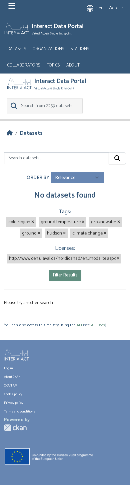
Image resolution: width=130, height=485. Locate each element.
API (79, 325)
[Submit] (117, 158)
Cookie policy (13, 394)
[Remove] (32, 222)
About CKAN (12, 377)
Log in (8, 368)
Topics (53, 65)
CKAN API (11, 385)
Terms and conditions (19, 411)
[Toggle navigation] (12, 6)
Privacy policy (13, 402)
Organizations (48, 49)
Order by (38, 178)
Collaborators (23, 65)
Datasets (16, 49)
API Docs (98, 325)
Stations (80, 49)
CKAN (15, 427)
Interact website (108, 8)
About (73, 65)
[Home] (10, 133)
